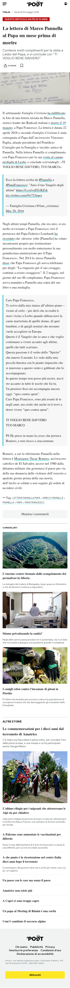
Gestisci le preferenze (23, 950)
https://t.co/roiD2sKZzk (32, 190)
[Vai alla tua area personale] (65, 3)
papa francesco (34, 502)
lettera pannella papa (26, 497)
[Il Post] (35, 4)
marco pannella (53, 497)
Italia (6, 12)
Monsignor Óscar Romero (31, 458)
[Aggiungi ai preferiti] (21, 65)
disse (6, 263)
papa (19, 502)
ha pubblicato (56, 113)
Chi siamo (21, 947)
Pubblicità (36, 947)
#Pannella (45, 179)
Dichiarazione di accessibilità (35, 954)
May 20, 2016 (15, 211)
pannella (8, 502)
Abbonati (35, 975)
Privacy (50, 947)
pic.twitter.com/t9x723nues (24, 195)
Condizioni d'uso (51, 950)
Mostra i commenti (35, 514)
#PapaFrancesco (16, 185)
